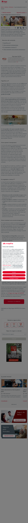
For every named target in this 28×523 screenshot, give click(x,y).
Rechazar (14, 275)
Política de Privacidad (17, 265)
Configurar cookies (14, 278)
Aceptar (14, 272)
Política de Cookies (7, 265)
